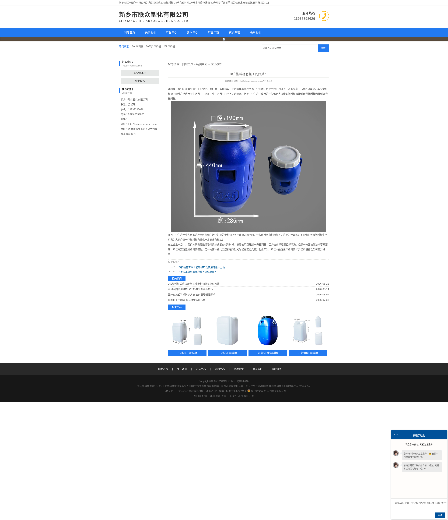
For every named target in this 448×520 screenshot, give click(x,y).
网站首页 (129, 32)
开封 (251, 395)
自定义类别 (140, 73)
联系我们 (255, 32)
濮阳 (246, 395)
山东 (229, 395)
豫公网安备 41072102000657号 (268, 391)
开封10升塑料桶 (308, 353)
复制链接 (244, 381)
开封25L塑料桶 (227, 353)
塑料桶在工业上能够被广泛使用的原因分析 (201, 267)
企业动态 (140, 80)
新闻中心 (192, 32)
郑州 (240, 395)
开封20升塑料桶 (187, 353)
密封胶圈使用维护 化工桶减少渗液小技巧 (190, 289)
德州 (218, 395)
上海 (223, 395)
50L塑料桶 (138, 46)
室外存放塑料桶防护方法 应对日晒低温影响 (191, 294)
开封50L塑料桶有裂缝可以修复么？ (197, 271)
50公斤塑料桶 (154, 46)
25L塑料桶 (169, 46)
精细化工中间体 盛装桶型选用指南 (186, 300)
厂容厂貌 (213, 32)
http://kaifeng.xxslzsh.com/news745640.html (255, 81)
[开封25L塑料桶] (227, 331)
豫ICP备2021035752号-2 (233, 391)
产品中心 (171, 32)
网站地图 (276, 369)
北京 (212, 395)
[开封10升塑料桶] (308, 331)
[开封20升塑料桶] (187, 331)
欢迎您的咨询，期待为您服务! (419, 444)
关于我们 (150, 32)
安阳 (234, 395)
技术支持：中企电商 (175, 391)
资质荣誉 (234, 32)
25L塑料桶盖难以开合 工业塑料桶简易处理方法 (193, 283)
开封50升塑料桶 (268, 353)
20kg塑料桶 (167, 2)
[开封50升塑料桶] (267, 331)
